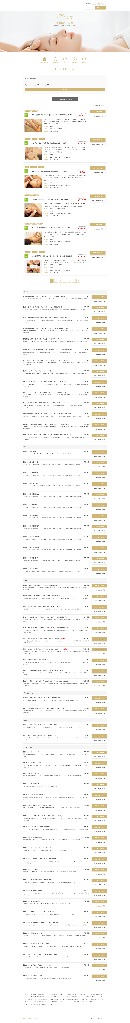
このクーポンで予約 (97, 111)
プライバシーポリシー (33, 1019)
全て (29, 84)
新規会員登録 (100, 8)
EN (99, 3)
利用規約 (25, 1019)
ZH (103, 3)
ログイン (89, 8)
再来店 (48, 84)
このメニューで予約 (99, 297)
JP (94, 3)
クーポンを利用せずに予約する (65, 99)
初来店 (38, 84)
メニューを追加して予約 (97, 116)
